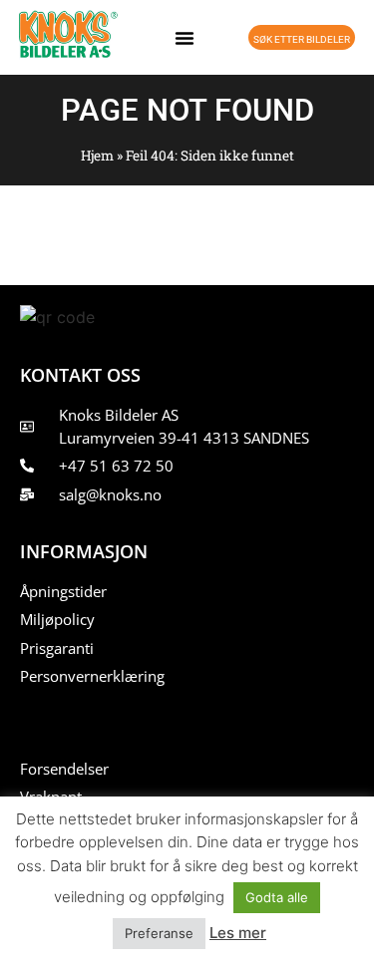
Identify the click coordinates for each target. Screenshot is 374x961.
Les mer (237, 932)
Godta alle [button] (276, 897)
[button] (184, 38)
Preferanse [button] (159, 933)
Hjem (97, 155)
